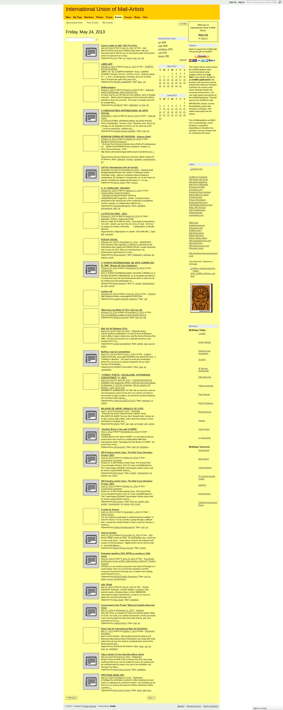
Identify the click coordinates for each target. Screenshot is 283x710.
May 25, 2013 (124, 331)
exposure (146, 401)
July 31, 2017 (128, 48)
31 (180, 86)
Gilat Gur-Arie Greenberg (204, 352)
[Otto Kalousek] (193, 380)
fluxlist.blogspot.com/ (198, 202)
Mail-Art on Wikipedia (198, 184)
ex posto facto (204, 438)
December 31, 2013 (135, 312)
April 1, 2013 (106, 411)
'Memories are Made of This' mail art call (121, 310)
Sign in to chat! (260, 708)
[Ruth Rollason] (193, 415)
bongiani (138, 159)
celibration (133, 105)
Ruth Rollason (204, 412)
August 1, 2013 (130, 90)
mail (135, 58)
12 (160, 80)
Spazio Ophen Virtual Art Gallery (115, 193)
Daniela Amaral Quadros (124, 131)
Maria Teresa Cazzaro (123, 548)
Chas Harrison (204, 468)
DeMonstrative (108, 87)
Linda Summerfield (121, 344)
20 (164, 83)
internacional (148, 283)
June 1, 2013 (130, 354)
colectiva (147, 255)
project (135, 182)
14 (168, 80)
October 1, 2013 (129, 631)
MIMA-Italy (193, 223)
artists (103, 346)
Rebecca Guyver (120, 317)
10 (180, 76)
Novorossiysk (147, 170)
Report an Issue (194, 706)
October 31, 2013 (130, 458)
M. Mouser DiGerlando (203, 369)
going (129, 58)
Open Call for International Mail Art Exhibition (124, 628)
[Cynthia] (193, 336)
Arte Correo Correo (121, 669)
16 (176, 80)
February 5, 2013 (108, 216)
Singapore (105, 434)
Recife (146, 587)
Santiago (140, 610)
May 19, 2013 (107, 657)
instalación (137, 255)
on (124, 58)
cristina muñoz (119, 623)
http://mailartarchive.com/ (200, 241)
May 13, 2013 (107, 610)
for (153, 344)
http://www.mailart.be (198, 182)
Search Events (97, 39)
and (145, 344)
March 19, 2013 (108, 331)
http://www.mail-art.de (198, 179)
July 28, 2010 (107, 48)
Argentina (135, 411)
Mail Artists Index (196, 233)
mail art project (108, 532)
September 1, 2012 (109, 116)
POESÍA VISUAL (109, 239)
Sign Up (232, 2)
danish (104, 475)
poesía (104, 257)
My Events (108, 22)
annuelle (109, 234)
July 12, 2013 (130, 67)
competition (106, 369)
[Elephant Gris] (193, 497)
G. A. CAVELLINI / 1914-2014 (115, 188)
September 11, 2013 (125, 610)
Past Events (92, 22)
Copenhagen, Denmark (111, 460)
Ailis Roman (203, 450)
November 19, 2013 (130, 170)
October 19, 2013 (123, 677)
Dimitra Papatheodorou (123, 527)
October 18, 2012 (108, 139)
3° (133, 283)
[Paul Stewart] (193, 397)
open (141, 646)
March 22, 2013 (108, 354)
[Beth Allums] (193, 462)
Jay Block (117, 105)
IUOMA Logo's (195, 230)
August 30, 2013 (132, 216)
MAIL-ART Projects (197, 207)
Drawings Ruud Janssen (200, 192)
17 (180, 80)
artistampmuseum (197, 225)
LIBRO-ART (107, 64)
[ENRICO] (193, 488)
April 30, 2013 (107, 559)
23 (176, 83)
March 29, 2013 (108, 380)
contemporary (149, 159)
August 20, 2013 (122, 411)
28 (168, 86)
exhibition (144, 447)
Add (184, 23)
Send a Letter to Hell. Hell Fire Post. (119, 45)
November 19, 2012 (110, 170)
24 (180, 83)
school (104, 403)
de (153, 255)
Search (280, 2)
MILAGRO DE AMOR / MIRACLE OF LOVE (122, 408)
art (139, 58)
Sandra (201, 420)
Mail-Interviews (195, 243)
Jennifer (202, 360)
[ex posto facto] (193, 441)
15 (172, 80)
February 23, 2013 (109, 312)
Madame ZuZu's (139, 331)
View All (183, 60)
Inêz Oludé (106, 584)
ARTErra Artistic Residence (125, 576)
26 (160, 86)
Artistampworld (195, 213)
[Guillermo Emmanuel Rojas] (193, 505)
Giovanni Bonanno (121, 206)
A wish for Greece (110, 509)
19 (160, 83)
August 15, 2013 (123, 657)
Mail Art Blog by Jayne (199, 195)
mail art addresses (197, 210)
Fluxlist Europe (195, 197)
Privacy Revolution (197, 200)
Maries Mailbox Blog (198, 238)
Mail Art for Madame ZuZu (114, 328)
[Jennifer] (193, 362)
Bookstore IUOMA (197, 187)
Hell (144, 48)
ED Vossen (118, 473)
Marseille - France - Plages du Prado (117, 219)
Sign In (241, 2)
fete (102, 234)
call (142, 58)
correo (111, 286)
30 (176, 86)
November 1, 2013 (132, 512)
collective (141, 206)
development (120, 579)
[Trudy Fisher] (193, 432)
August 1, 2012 (107, 90)
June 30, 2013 (133, 294)
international (106, 208)
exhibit (140, 344)
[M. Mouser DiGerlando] (193, 371)
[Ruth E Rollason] (193, 406)
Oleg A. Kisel (119, 182)
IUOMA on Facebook (198, 177)
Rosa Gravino (119, 255)
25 (184, 83)
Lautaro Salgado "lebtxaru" (125, 299)
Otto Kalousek (204, 377)
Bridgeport (137, 657)
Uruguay (152, 294)
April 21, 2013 (107, 512)
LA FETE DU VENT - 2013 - (114, 214)
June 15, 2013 (129, 559)
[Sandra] (193, 423)
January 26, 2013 (109, 190)
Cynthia (201, 334)
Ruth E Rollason (205, 403)
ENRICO (202, 485)
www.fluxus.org (195, 190)
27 (164, 86)
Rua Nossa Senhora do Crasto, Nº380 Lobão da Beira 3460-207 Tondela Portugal (128, 561)
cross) (114, 475)
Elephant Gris (204, 494)
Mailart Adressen (196, 235)
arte (106, 286)
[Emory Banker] (193, 345)
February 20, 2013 (109, 242)
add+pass (146, 690)
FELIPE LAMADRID (122, 82)
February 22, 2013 (109, 294)
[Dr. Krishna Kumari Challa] (193, 479)
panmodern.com (196, 215)
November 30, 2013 (129, 242)
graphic (129, 159)
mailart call (106, 291)
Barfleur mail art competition (115, 352)
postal (140, 424)
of (140, 105)
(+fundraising (143, 473)
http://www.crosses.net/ (199, 246)
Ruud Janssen (89, 706)
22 (172, 83)
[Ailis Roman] (193, 453)
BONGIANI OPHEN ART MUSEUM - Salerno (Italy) (126, 136)
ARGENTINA (145, 242)
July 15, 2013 (133, 116)
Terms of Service (210, 706)
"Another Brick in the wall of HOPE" (119, 429)
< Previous (71, 698)
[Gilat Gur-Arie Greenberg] (193, 354)
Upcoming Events (74, 22)
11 (184, 76)
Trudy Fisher (204, 429)
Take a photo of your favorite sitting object (122, 654)
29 (172, 86)
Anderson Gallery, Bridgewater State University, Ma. (127, 91)
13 (164, 80)
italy (151, 535)
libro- (140, 82)
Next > (151, 698)
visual (110, 257)
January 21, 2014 (133, 190)
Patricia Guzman (205, 386)
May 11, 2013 (107, 587)
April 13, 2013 (107, 458)
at (152, 401)
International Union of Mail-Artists (105, 9)
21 (168, 83)
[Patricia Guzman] (193, 389)
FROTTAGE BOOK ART (112, 675)
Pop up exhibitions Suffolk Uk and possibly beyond (123, 315)
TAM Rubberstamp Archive (201, 205)
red (109, 475)
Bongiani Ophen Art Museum (114, 141)
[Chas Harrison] (193, 470)
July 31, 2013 (128, 587)
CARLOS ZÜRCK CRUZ (124, 401)
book (139, 690)
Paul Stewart (204, 394)
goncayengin (119, 447)
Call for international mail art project (119, 167)
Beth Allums (203, 459)
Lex (115, 58)
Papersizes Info (196, 228)
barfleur (147, 354)
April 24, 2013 (107, 535)
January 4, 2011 (108, 67)
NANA (116, 424)
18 (184, 80)
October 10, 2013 (133, 139)
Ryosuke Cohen (196, 248)
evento (138, 283)
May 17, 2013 (107, 631)
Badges (181, 706)
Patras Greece (107, 514)
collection (121, 159)
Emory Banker (204, 342)
